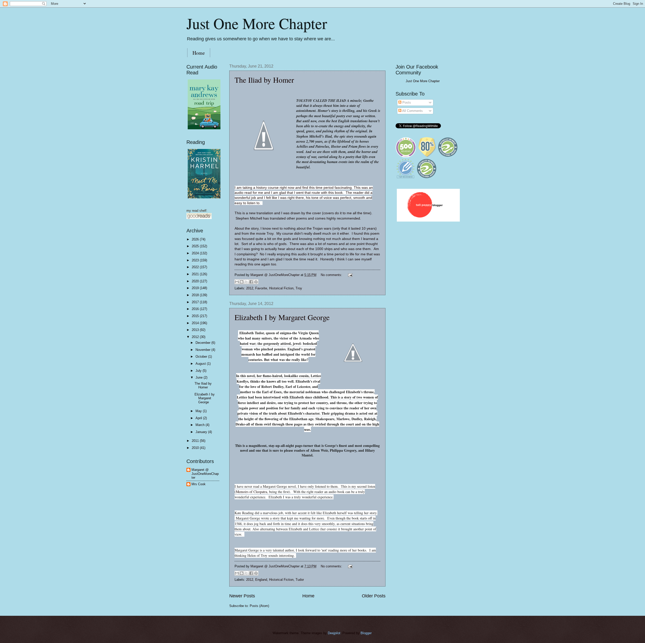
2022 (196, 267)
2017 (196, 302)
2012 (249, 288)
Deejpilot (334, 633)
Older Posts (373, 595)
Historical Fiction (281, 288)
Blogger (366, 633)
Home (198, 52)
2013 (196, 330)
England (261, 579)
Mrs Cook (198, 484)
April (199, 418)
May (199, 411)
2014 (196, 323)
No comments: (332, 275)
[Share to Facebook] (251, 281)
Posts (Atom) (259, 606)
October (202, 356)
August (201, 363)
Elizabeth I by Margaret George (282, 317)
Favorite (261, 288)
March (201, 425)
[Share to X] (246, 281)
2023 (196, 260)
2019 (196, 288)
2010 (196, 448)
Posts (406, 102)
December (203, 343)
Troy (299, 288)
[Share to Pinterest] (256, 281)
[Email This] (236, 281)
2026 (196, 239)
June (200, 377)
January (202, 432)
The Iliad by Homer (264, 80)
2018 (196, 295)
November (203, 350)
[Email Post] (349, 275)
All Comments (412, 111)
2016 (196, 309)
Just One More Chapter (256, 23)
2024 (196, 253)
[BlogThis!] (241, 281)
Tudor (300, 579)
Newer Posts (242, 595)
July (199, 371)
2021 (196, 274)
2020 (196, 281)
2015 (196, 316)
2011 (196, 441)
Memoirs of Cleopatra (251, 491)
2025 (196, 246)
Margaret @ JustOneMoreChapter (205, 473)
